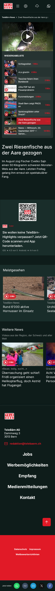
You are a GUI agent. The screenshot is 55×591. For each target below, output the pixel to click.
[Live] (26, 6)
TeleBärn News (8, 17)
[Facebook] (50, 586)
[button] (25, 586)
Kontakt (27, 497)
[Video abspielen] (27, 36)
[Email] (33, 586)
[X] (42, 586)
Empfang (27, 475)
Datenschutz (20, 549)
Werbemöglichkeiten (27, 465)
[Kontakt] (48, 6)
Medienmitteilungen (27, 486)
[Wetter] (37, 6)
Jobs (27, 454)
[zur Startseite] (8, 6)
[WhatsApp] (17, 586)
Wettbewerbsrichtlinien (27, 554)
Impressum (35, 549)
